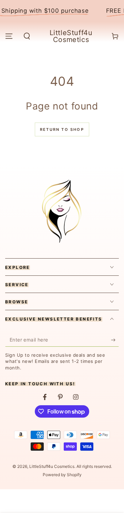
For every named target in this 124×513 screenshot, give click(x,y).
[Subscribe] (115, 339)
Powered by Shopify (62, 474)
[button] (27, 36)
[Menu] (9, 36)
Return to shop (62, 129)
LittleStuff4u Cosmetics (51, 466)
